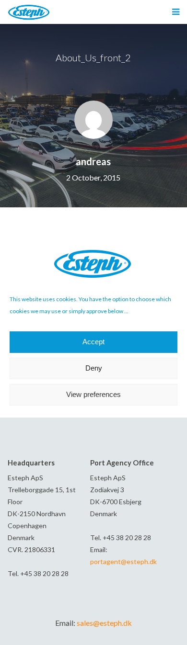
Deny (93, 368)
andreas (93, 161)
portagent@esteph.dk (123, 561)
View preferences (93, 394)
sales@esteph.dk (104, 622)
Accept (93, 342)
